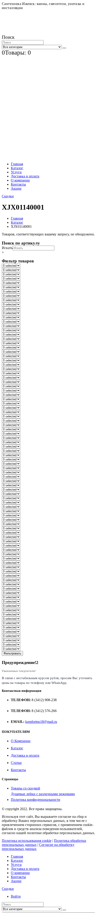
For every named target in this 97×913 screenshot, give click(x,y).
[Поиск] (64, 48)
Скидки (8, 196)
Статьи (16, 763)
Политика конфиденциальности (35, 800)
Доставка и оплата (25, 176)
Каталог (17, 168)
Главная (17, 164)
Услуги (16, 172)
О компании (20, 180)
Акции (16, 188)
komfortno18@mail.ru (41, 722)
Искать (7, 248)
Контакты (18, 184)
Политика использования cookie (26, 841)
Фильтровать (12, 653)
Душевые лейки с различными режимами (43, 794)
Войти (16, 896)
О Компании (20, 741)
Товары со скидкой (25, 788)
